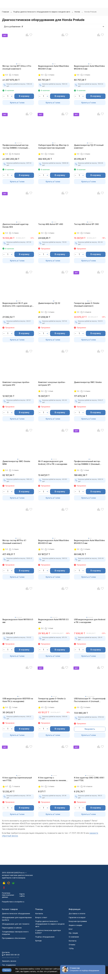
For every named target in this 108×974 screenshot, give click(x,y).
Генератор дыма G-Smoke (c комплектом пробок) (52, 699)
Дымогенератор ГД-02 (49, 303)
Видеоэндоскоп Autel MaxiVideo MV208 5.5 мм (53, 67)
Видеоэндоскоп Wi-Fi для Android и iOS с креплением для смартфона (18, 304)
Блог (71, 929)
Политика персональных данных (8, 895)
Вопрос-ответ (41, 917)
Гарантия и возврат (77, 917)
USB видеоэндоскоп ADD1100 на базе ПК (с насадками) (18, 699)
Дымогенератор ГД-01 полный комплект (89, 146)
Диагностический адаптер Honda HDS (15, 225)
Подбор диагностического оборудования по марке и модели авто (41, 12)
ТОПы (71, 948)
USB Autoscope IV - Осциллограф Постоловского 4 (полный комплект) (89, 700)
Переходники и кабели (12, 928)
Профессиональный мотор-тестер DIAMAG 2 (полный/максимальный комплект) (16, 146)
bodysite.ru (19, 902)
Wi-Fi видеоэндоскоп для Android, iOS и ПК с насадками (52, 462)
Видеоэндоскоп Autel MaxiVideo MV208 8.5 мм (89, 67)
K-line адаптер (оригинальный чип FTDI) (17, 778)
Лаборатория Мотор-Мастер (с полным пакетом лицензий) (53, 146)
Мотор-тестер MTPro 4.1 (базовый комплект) (14, 541)
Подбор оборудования (44, 937)
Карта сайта (21, 895)
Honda (77, 12)
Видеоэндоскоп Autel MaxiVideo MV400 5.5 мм (89, 541)
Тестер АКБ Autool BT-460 (50, 224)
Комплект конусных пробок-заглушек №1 (52, 383)
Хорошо (6, 970)
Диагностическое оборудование (16, 913)
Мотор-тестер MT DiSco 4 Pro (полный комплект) (17, 67)
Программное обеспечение (14, 938)
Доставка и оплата (77, 913)
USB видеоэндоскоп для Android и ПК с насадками (89, 620)
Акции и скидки (75, 925)
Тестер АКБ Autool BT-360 (86, 224)
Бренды (38, 941)
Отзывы (72, 944)
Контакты (39, 913)
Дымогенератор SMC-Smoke (88, 382)
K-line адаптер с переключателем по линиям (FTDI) (52, 779)
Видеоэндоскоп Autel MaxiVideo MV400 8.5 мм (53, 541)
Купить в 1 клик (17, 102)
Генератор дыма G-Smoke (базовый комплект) (86, 304)
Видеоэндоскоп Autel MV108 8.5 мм (18, 620)
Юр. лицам (73, 933)
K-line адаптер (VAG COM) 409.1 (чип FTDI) (89, 778)
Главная (5, 12)
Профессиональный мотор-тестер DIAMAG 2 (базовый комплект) (87, 462)
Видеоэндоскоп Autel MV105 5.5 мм (53, 620)
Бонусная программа (78, 921)
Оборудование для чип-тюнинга (15, 924)
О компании (74, 937)
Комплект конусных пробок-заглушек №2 (16, 383)
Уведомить (89, 729)
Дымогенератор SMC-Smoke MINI (16, 462)
